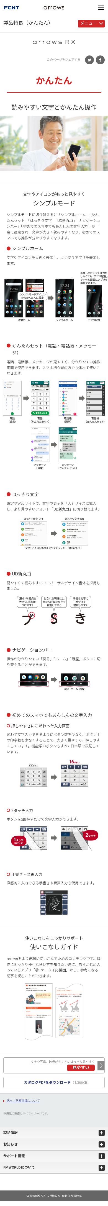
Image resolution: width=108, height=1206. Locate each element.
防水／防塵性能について (23, 1101)
